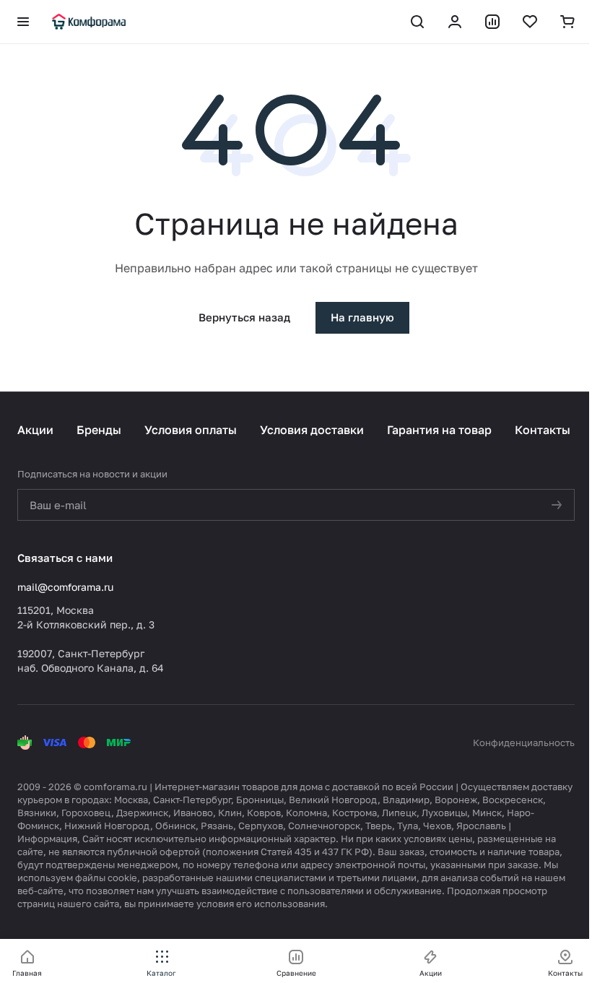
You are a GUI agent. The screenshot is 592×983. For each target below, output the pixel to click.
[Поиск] (417, 21)
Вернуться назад (244, 317)
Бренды (99, 430)
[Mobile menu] (23, 21)
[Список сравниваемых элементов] (492, 21)
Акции (35, 430)
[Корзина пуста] (567, 21)
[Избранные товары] (530, 21)
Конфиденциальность (524, 742)
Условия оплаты (190, 430)
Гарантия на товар (439, 430)
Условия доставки (312, 430)
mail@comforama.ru (65, 587)
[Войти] (455, 21)
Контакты (542, 430)
